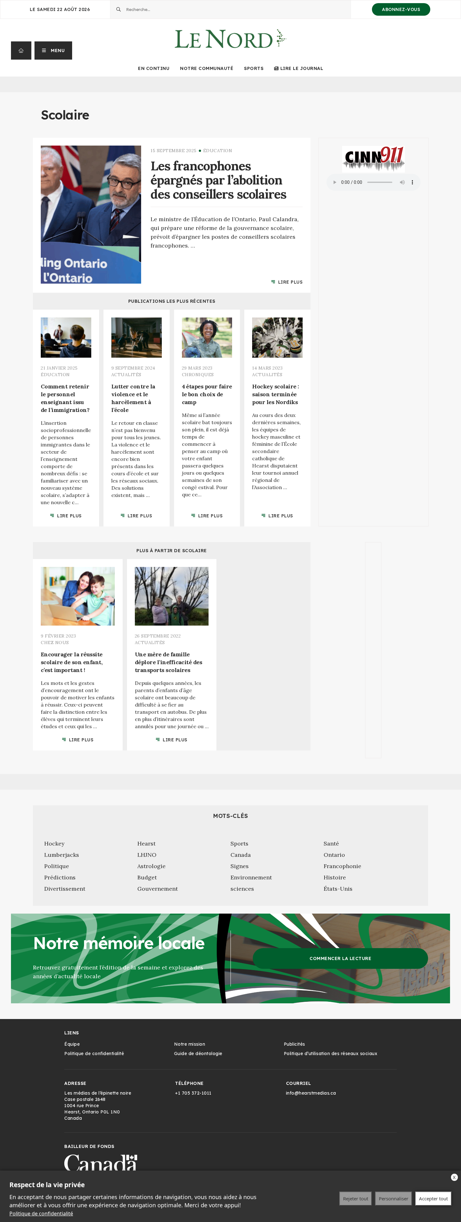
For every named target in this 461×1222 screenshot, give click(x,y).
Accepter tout (433, 1198)
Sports (253, 68)
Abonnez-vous (401, 9)
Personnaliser (393, 1198)
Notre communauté (206, 68)
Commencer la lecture (340, 958)
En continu (153, 68)
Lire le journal (301, 68)
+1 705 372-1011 (193, 1093)
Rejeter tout (355, 1198)
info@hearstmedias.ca (311, 1093)
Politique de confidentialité (41, 1213)
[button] (53, 50)
